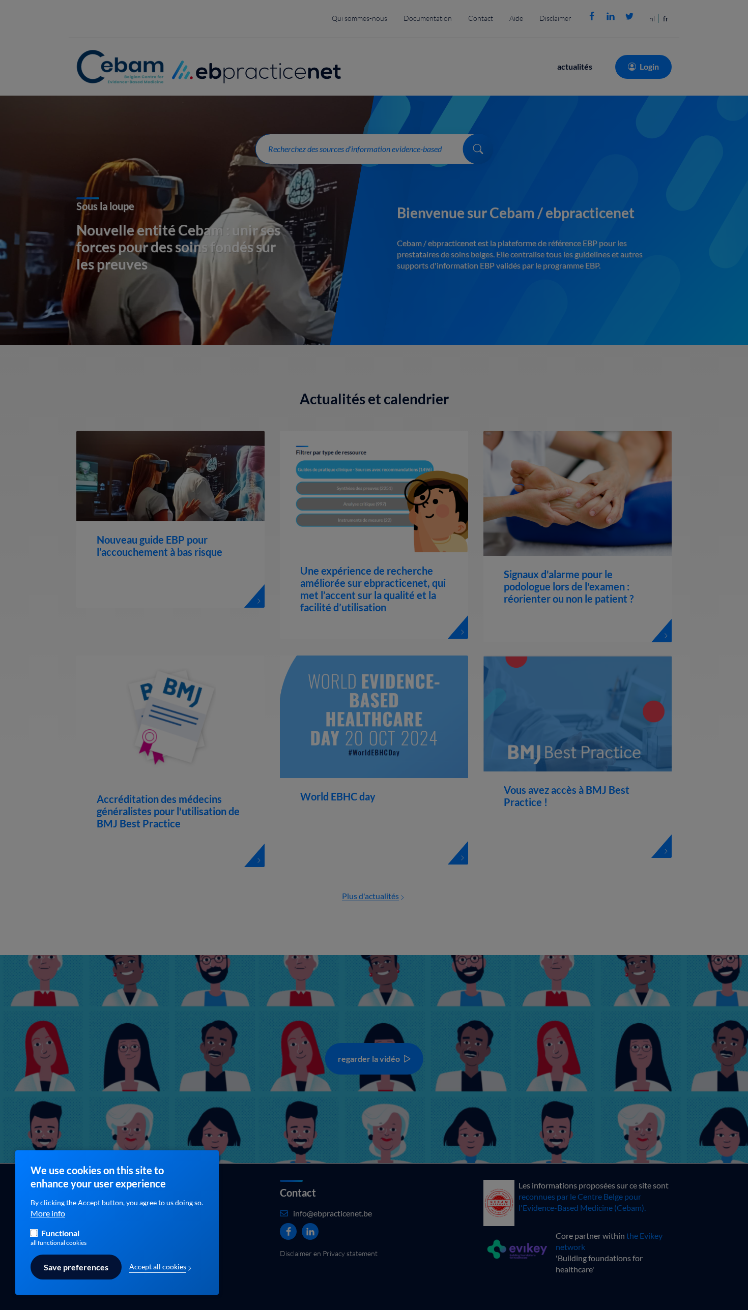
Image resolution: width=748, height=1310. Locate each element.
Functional (60, 1233)
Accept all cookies (157, 1267)
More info (48, 1213)
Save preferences (76, 1267)
